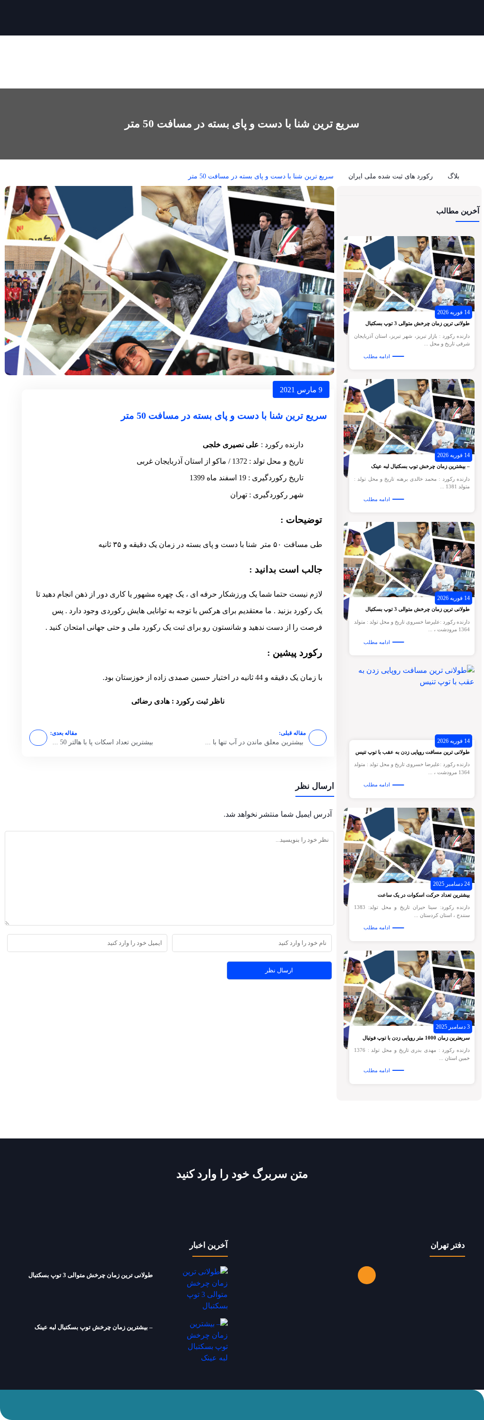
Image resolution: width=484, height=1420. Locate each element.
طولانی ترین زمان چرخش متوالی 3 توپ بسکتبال (417, 323)
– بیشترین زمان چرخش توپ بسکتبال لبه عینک (420, 466)
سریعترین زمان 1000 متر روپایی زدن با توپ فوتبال (416, 1038)
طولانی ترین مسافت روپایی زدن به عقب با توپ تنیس (412, 752)
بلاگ (453, 176)
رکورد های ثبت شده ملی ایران (390, 176)
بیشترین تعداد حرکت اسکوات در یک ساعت (424, 895)
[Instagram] (367, 1275)
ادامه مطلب (376, 356)
